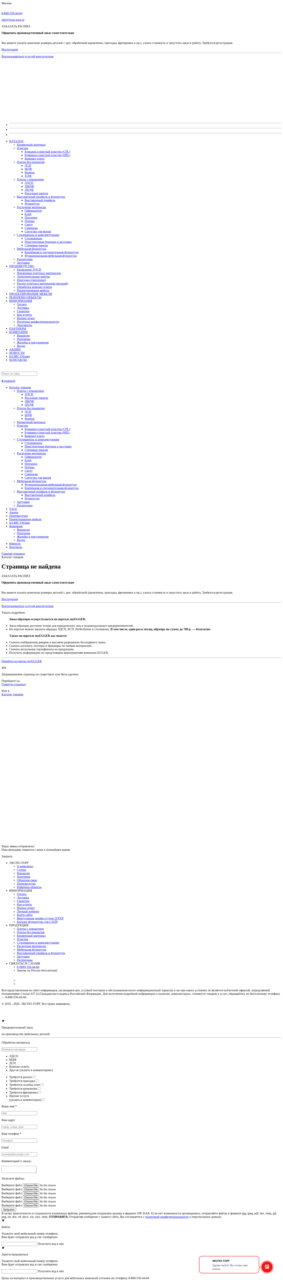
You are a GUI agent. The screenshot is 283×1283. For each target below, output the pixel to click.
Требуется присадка (22, 1081)
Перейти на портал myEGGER (22, 661)
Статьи (21, 869)
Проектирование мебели (33, 290)
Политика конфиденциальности (38, 321)
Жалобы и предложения (33, 342)
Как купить (24, 314)
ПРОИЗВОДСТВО (21, 266)
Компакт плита (34, 158)
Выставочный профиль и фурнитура (41, 196)
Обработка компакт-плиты (34, 287)
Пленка (29, 221)
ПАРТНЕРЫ (17, 328)
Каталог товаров (20, 387)
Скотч (29, 224)
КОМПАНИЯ (18, 332)
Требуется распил (20, 1077)
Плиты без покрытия (30, 162)
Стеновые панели (36, 245)
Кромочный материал (31, 144)
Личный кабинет (28, 911)
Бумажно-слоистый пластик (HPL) (47, 155)
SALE (13, 509)
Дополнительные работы (33, 276)
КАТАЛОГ (16, 141)
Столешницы (33, 238)
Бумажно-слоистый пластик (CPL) (47, 151)
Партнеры (23, 339)
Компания (16, 526)
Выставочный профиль (40, 200)
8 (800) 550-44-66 (28, 967)
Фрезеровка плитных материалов (39, 273)
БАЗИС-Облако (19, 356)
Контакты (15, 547)
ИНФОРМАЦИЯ (20, 300)
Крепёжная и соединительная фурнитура (52, 252)
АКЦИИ (15, 349)
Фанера (29, 172)
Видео (21, 346)
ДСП (28, 165)
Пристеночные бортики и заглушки (48, 241)
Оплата (22, 304)
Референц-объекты (29, 887)
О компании (25, 866)
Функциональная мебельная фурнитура (51, 255)
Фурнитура (32, 203)
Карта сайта (25, 915)
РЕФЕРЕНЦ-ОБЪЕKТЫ (25, 297)
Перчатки (31, 217)
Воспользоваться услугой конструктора (28, 56)
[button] (141, 379)
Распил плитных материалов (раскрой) (42, 283)
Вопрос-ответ (26, 318)
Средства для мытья (38, 231)
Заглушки (23, 262)
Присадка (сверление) (31, 280)
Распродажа (25, 259)
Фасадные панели (36, 193)
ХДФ (28, 176)
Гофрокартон (33, 210)
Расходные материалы (31, 207)
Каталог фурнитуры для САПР (37, 921)
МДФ (28, 169)
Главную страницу (14, 684)
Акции (13, 512)
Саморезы (31, 228)
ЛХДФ (29, 189)
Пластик (22, 148)
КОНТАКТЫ (18, 359)
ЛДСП (29, 182)
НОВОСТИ (17, 353)
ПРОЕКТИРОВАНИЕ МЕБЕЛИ (30, 294)
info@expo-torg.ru (13, 19)
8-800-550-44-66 (12, 13)
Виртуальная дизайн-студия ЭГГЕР (40, 918)
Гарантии (23, 311)
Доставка (23, 307)
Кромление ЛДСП (29, 269)
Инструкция (10, 49)
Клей (28, 214)
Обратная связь (27, 880)
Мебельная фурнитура (31, 248)
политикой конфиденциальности (167, 1216)
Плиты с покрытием (30, 179)
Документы (24, 325)
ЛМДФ (29, 186)
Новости (15, 543)
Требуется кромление (23, 1088)
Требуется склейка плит (24, 1084)
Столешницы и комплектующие (38, 235)
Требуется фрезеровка (23, 1092)
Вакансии (23, 335)
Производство (18, 515)
